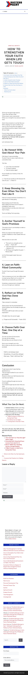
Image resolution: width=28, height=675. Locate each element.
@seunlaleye (12, 539)
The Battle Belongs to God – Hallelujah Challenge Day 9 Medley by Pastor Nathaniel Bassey (13, 608)
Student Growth (7, 592)
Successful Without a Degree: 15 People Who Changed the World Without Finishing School (12, 566)
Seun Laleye (6, 607)
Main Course (6, 581)
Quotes (5, 588)
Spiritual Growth (14, 45)
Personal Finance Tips (9, 585)
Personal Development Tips (10, 583)
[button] (25, 11)
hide (16, 73)
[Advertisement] (14, 28)
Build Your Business (8, 578)
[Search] (21, 640)
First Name (6, 651)
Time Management (8, 594)
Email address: (7, 657)
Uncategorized (7, 597)
